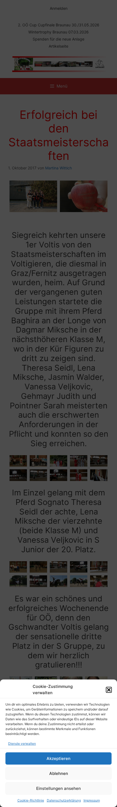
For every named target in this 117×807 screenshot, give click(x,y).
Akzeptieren (58, 758)
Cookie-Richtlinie (30, 800)
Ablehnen (58, 773)
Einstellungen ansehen (58, 788)
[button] (109, 690)
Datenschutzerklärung (64, 800)
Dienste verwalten (22, 743)
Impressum (92, 800)
